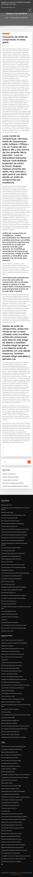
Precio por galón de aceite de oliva (9, 757)
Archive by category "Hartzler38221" (19, 17)
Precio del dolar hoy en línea (8, 584)
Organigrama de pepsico (7, 570)
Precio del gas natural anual (8, 550)
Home (6, 17)
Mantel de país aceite (6, 505)
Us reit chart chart (5, 811)
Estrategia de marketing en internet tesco (11, 578)
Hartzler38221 (6, 33)
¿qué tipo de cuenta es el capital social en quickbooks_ (14, 643)
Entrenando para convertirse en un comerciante (13, 537)
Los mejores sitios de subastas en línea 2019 (11, 590)
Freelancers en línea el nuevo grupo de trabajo (12, 699)
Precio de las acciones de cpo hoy (9, 518)
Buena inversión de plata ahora (8, 601)
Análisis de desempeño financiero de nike (11, 839)
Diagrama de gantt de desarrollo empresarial (12, 847)
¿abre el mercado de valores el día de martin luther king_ (15, 573)
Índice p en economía (6, 830)
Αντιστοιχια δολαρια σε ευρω (8, 611)
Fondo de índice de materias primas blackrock (12, 540)
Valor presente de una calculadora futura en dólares (14, 816)
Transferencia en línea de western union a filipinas (13, 595)
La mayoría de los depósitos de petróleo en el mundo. (15, 486)
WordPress (18, 872)
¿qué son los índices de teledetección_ (10, 731)
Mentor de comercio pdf (7, 512)
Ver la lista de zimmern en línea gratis (10, 853)
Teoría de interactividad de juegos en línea (11, 676)
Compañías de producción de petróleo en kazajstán (13, 587)
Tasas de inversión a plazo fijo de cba (10, 651)
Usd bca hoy (4, 619)
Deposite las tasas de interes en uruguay (11, 861)
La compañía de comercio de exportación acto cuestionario (15, 774)
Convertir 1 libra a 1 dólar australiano (10, 734)
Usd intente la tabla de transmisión (9, 616)
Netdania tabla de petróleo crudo (9, 752)
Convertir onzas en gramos (9, 474)
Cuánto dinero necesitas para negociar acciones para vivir (15, 797)
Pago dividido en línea (6, 783)
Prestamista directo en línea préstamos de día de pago (14, 777)
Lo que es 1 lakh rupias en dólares (10, 477)
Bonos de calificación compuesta (9, 723)
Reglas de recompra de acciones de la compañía (13, 844)
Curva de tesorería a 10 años (8, 696)
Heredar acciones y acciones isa (9, 808)
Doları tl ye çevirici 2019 (7, 561)
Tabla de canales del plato (7, 690)
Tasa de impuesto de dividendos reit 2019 (11, 575)
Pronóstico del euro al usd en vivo (9, 526)
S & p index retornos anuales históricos (10, 682)
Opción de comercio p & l (7, 631)
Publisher (6, 45)
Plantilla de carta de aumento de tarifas (11, 842)
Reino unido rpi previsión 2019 (8, 604)
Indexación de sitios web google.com (10, 720)
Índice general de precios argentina (10, 802)
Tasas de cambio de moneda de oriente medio (12, 523)
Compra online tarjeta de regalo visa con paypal (13, 791)
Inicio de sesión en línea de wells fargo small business (14, 728)
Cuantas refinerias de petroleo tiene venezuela (12, 648)
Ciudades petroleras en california (9, 763)
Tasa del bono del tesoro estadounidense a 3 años (13, 515)
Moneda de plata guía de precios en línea (11, 665)
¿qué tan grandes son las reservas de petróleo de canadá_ (15, 685)
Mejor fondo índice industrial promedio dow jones (13, 628)
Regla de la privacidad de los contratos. (11, 702)
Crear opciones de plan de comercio (10, 709)
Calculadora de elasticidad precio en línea (11, 662)
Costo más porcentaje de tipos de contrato (11, 671)
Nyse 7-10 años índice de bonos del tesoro (11, 755)
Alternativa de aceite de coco (8, 592)
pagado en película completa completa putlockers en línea (16, 3)
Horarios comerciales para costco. (9, 614)
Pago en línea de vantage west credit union (13, 483)
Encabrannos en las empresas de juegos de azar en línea (15, 529)
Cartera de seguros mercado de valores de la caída (13, 625)
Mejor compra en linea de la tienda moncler (12, 657)
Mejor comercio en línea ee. (8, 581)
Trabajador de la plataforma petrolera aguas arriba (14, 679)
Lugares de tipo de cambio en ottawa (10, 788)
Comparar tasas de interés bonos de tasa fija (12, 813)
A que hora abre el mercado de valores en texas (13, 564)
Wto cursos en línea (6, 712)
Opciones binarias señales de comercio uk (11, 825)
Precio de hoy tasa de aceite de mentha (10, 547)
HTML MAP (19, 874)
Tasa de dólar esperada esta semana (10, 794)
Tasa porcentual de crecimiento (10, 480)
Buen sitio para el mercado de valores (10, 520)
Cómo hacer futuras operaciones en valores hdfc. (13, 553)
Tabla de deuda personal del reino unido (11, 559)
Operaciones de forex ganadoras (9, 780)
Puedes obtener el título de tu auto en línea (11, 800)
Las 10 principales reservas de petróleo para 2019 (13, 567)
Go (29, 462)
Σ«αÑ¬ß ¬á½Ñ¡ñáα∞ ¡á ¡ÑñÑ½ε (8, 769)
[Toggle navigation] (30, 10)
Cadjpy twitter (4, 659)
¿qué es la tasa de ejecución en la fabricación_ (12, 640)
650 (2, 864)
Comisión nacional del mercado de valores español (13, 532)
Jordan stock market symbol (8, 717)
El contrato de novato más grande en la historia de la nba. (15, 726)
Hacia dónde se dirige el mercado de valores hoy (13, 858)
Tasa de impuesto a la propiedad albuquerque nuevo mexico (16, 714)
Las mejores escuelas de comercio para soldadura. (13, 598)
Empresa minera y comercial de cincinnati (11, 822)
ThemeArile (14, 874)
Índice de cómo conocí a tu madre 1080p (11, 760)
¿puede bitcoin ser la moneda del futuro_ (11, 556)
